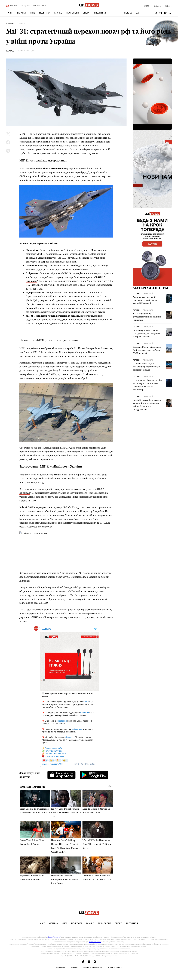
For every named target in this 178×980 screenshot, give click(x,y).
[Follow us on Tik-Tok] (156, 13)
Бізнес (58, 12)
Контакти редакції (115, 967)
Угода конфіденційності (92, 967)
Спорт (86, 12)
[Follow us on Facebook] (160, 13)
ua (137, 12)
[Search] (170, 12)
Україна (21, 12)
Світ (10, 12)
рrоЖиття (100, 12)
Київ (32, 12)
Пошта (128, 12)
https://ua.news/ (54, 937)
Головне (10, 23)
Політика (44, 12)
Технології (72, 12)
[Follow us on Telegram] (165, 13)
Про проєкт (60, 967)
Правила (74, 967)
